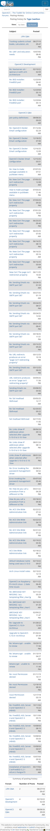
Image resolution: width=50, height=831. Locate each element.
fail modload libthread (19, 419)
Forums (5, 15)
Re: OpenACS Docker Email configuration (18, 129)
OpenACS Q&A (25, 112)
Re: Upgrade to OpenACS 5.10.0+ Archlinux (17, 625)
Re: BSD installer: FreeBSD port (17, 80)
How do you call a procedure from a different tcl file (17, 502)
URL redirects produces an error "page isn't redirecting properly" (19, 380)
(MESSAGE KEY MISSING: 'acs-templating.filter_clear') (19, 615)
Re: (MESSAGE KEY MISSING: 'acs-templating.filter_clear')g (20, 594)
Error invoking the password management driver (19, 481)
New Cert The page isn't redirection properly (20, 273)
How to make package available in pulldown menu (19, 192)
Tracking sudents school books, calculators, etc (20, 42)
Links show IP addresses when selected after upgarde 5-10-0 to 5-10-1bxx (20, 459)
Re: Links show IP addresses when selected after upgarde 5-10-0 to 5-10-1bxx (19, 433)
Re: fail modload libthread (16, 399)
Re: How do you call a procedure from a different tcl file (18, 491)
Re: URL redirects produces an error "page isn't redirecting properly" (19, 358)
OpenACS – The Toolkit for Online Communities (23, 13)
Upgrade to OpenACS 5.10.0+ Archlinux (18, 634)
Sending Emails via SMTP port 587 (17, 389)
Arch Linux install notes (19, 571)
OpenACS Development (25, 64)
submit (32, 827)
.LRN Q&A (25, 36)
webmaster (22, 827)
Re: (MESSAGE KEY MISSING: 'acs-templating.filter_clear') (19, 605)
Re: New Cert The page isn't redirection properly (19, 182)
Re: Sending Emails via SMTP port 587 (19, 283)
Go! (46, 9)
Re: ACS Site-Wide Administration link (17, 510)
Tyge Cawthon (33, 19)
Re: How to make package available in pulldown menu (18, 172)
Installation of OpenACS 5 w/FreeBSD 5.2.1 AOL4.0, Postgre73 (20, 769)
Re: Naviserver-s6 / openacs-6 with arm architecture (18, 72)
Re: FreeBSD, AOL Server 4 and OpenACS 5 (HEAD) (20, 708)
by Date (21, 24)
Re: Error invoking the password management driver (19, 471)
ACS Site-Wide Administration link (17, 552)
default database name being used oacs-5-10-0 (19, 562)
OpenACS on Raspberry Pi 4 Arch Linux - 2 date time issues (19, 584)
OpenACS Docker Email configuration (19, 160)
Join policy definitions (18, 117)
